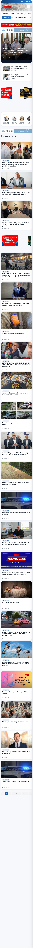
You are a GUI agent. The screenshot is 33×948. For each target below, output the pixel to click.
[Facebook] (22, 1)
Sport (12, 13)
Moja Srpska (20, 13)
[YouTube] (27, 1)
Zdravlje (29, 13)
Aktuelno (5, 13)
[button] (23, 793)
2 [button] (9, 793)
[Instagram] (24, 1)
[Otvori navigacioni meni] (28, 6)
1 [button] (6, 793)
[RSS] (29, 1)
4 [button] (16, 793)
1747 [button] (26, 793)
